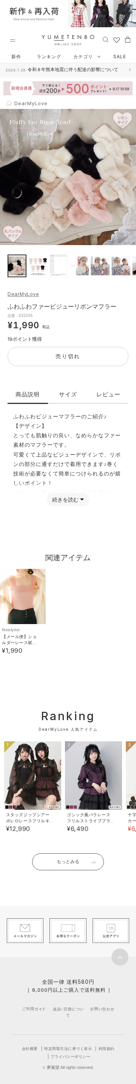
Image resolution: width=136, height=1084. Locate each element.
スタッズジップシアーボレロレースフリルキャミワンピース (28, 820)
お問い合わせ (102, 1009)
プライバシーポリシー (70, 1056)
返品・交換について (68, 1012)
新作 (16, 56)
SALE (119, 56)
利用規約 (106, 1048)
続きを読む (65, 499)
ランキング (49, 56)
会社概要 (30, 1048)
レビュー (108, 394)
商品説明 (27, 394)
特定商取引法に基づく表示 (68, 1048)
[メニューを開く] (12, 40)
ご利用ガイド (34, 1009)
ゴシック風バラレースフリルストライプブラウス (89, 820)
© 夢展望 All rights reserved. (68, 1067)
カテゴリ (83, 56)
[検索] (105, 39)
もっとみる (68, 861)
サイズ (68, 394)
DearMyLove (23, 294)
